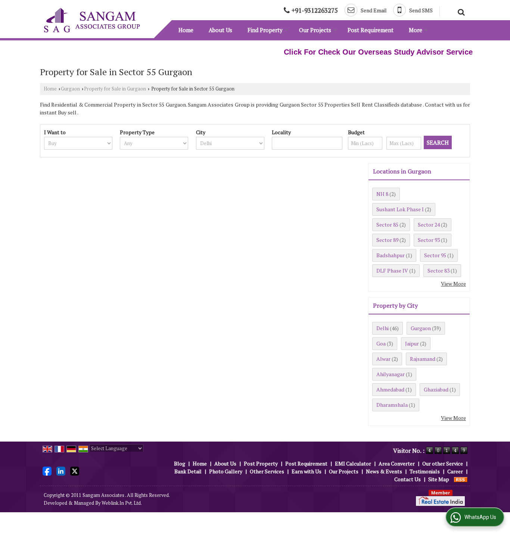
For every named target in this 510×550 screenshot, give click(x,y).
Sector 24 (429, 224)
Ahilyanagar (390, 374)
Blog (179, 463)
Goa (381, 343)
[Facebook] (47, 470)
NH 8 (382, 193)
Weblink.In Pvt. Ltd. (122, 503)
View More (453, 283)
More (415, 30)
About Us (220, 30)
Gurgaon (70, 89)
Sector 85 (387, 224)
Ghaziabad (436, 389)
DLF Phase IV (392, 270)
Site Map (438, 479)
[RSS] (460, 479)
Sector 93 (429, 239)
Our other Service (442, 463)
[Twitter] (74, 470)
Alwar (383, 358)
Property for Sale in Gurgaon (115, 89)
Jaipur (412, 343)
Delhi (382, 328)
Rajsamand (422, 358)
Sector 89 (387, 239)
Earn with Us (306, 471)
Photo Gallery (225, 471)
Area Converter (397, 463)
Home (185, 30)
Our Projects (315, 30)
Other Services (267, 471)
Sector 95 (435, 255)
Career (455, 471)
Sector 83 (438, 270)
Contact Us (407, 479)
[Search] (460, 11)
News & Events (384, 471)
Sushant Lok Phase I (400, 209)
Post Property (261, 463)
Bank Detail (188, 471)
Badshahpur (390, 255)
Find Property (265, 30)
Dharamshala (392, 404)
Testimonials (425, 471)
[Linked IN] (60, 470)
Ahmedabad (390, 389)
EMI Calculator (353, 463)
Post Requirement (371, 30)
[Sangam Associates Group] (92, 20)
